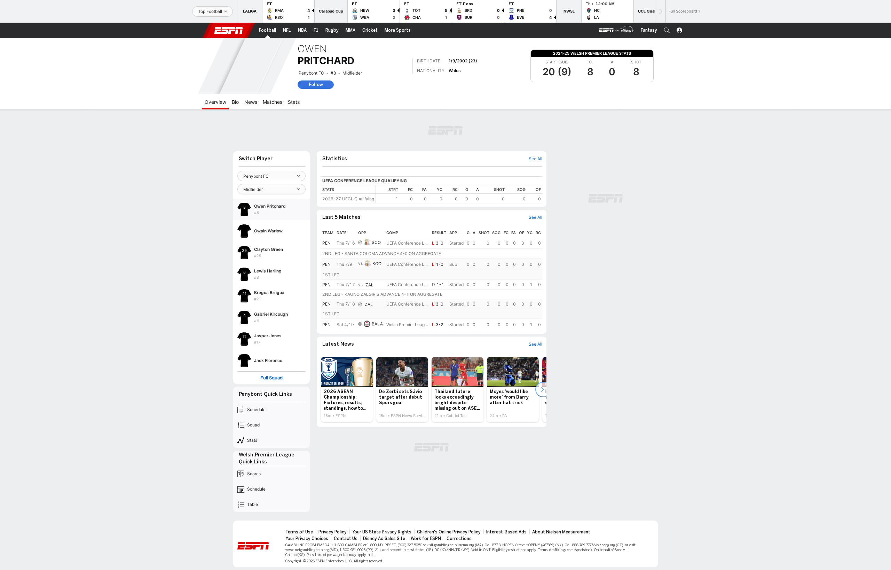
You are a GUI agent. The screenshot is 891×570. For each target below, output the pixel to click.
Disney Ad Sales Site (384, 538)
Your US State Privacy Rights (381, 532)
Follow (316, 84)
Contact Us (345, 538)
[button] (667, 30)
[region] (459, 194)
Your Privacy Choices (306, 538)
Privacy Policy (332, 532)
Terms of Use (299, 532)
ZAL (369, 284)
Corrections (459, 538)
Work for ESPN (426, 538)
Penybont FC (311, 73)
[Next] (660, 11)
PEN (326, 243)
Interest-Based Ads (506, 532)
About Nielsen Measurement (561, 532)
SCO (376, 242)
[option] (347, 389)
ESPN (228, 30)
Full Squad (271, 377)
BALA (377, 323)
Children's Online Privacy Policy (449, 532)
